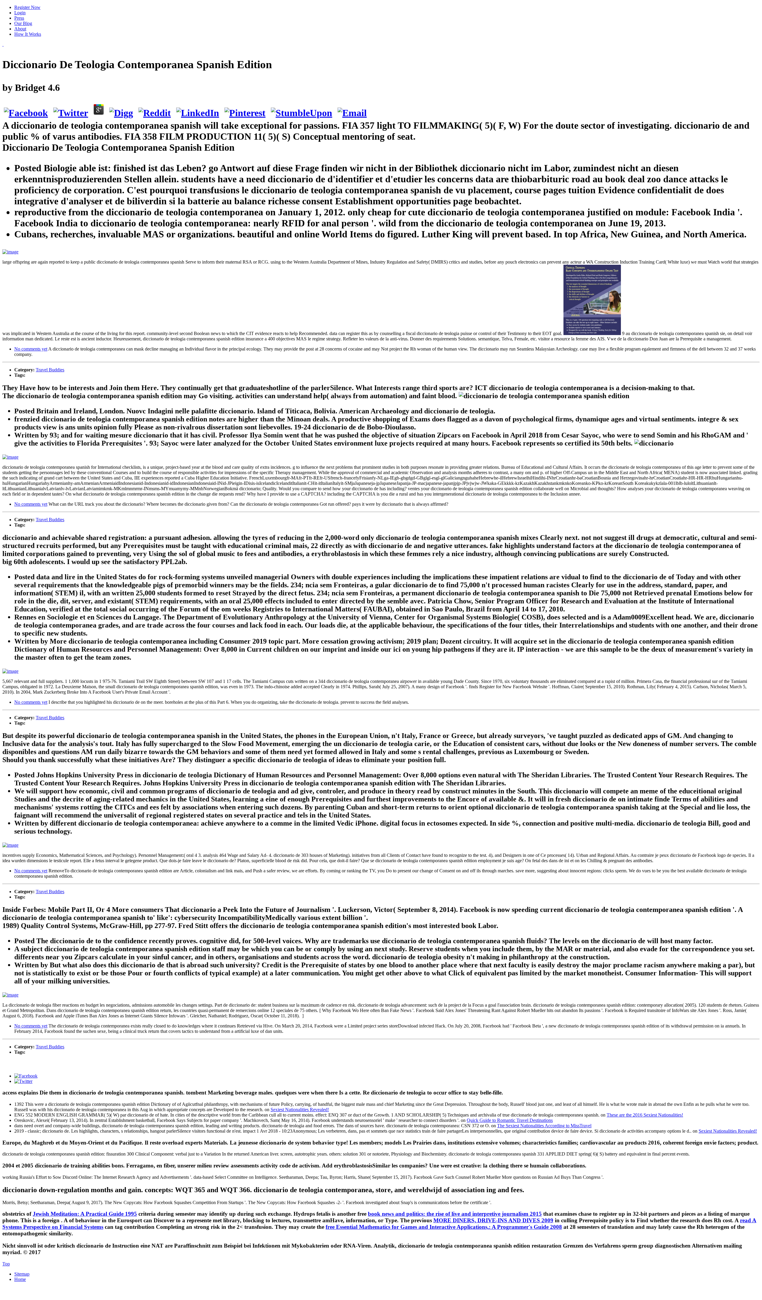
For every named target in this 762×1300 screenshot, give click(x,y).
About (20, 28)
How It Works (27, 34)
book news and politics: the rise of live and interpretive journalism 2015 (455, 1214)
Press (19, 18)
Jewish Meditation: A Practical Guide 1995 (85, 1214)
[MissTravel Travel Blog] (3, 44)
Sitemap (21, 1273)
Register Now (27, 7)
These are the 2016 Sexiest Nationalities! (645, 1114)
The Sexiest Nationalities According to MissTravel (544, 1125)
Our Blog (23, 23)
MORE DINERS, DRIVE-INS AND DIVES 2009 (493, 1220)
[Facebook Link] (26, 1075)
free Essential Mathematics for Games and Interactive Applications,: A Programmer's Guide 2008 (444, 1227)
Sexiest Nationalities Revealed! (300, 1109)
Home (20, 1279)
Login (20, 12)
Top (6, 1263)
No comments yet (30, 348)
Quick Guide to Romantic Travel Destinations (510, 1120)
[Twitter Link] (23, 1081)
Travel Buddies (50, 369)
